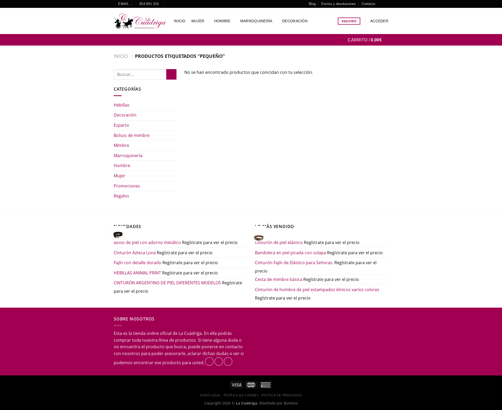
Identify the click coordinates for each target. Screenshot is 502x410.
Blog (312, 4)
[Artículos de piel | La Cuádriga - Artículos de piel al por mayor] (140, 21)
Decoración (294, 21)
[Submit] (171, 74)
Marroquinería (256, 21)
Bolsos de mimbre (132, 135)
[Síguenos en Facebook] (380, 4)
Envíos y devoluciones (338, 4)
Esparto (121, 125)
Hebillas (121, 105)
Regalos (121, 196)
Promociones (127, 186)
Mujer (197, 21)
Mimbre (121, 145)
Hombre (222, 21)
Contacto (368, 4)
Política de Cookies (241, 395)
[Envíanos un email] (228, 361)
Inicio (180, 21)
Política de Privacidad (281, 395)
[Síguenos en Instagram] (385, 4)
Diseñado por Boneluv (278, 403)
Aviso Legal (210, 395)
